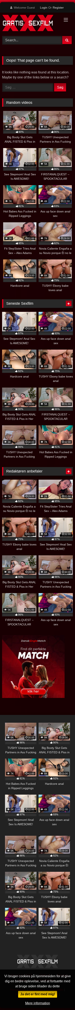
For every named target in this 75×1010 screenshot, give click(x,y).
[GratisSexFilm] (30, 24)
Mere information (37, 1003)
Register (58, 7)
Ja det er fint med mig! (37, 994)
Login (43, 7)
